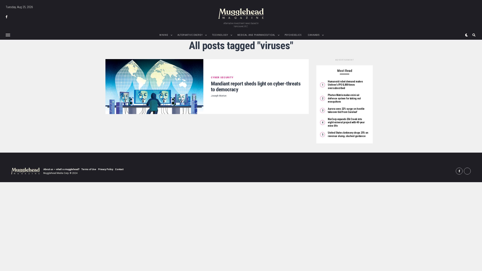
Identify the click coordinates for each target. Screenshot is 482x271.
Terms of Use (88, 169)
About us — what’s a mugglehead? (61, 169)
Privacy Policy (105, 169)
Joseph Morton (219, 95)
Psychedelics (293, 35)
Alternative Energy (190, 35)
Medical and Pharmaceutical (256, 35)
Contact (119, 169)
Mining (163, 35)
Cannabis (314, 35)
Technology (220, 35)
